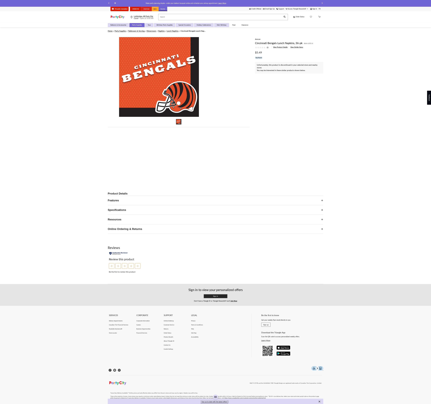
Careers (138, 325)
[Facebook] (110, 370)
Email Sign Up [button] (270, 9)
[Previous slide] (109, 3)
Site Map (193, 333)
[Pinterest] (114, 370)
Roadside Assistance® (115, 329)
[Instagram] (119, 370)
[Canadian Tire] (135, 9)
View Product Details (280, 47)
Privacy (193, 320)
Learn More (222, 3)
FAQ (192, 329)
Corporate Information (143, 320)
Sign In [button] (215, 296)
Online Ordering (169, 320)
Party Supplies (137, 25)
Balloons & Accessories (118, 25)
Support (281, 9)
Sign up (266, 325)
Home (110, 31)
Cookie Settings (168, 349)
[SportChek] (146, 9)
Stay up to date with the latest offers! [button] (214, 402)
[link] (262, 47)
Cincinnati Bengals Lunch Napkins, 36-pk (278, 43)
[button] (284, 17)
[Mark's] (155, 9)
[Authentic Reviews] (118, 253)
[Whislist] (311, 17)
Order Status (300, 17)
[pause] (115, 3)
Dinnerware (151, 31)
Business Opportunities (143, 329)
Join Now (233, 301)
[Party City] (163, 9)
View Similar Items (296, 47)
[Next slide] (322, 3)
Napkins (161, 31)
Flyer (234, 25)
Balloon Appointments (115, 320)
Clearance (244, 25)
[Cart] (319, 17)
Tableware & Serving (136, 31)
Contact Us (167, 345)
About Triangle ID (169, 341)
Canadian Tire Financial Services (118, 325)
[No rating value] (261, 47)
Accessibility (195, 337)
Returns (166, 329)
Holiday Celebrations (204, 25)
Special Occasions (184, 25)
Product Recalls (168, 337)
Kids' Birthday (221, 25)
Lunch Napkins (172, 31)
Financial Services (141, 333)
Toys (149, 25)
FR (320, 9)
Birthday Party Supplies (165, 25)
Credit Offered (256, 9)
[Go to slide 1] (178, 121)
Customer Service (169, 325)
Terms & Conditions (197, 325)
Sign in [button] (314, 9)
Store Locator (113, 333)
